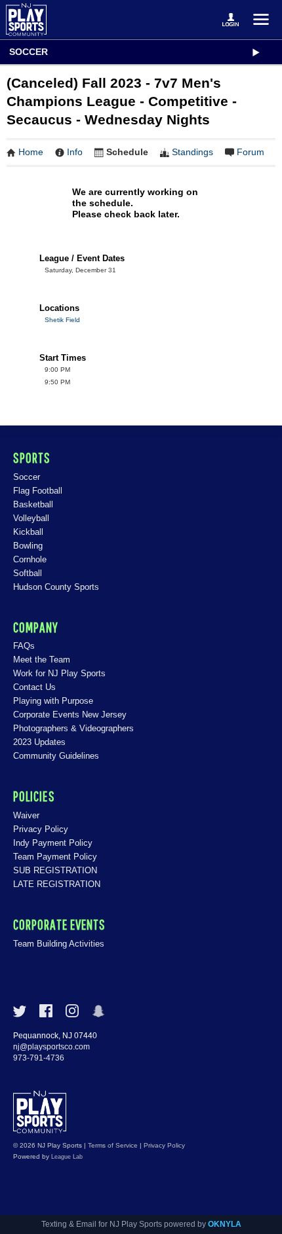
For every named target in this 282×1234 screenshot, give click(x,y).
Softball (27, 573)
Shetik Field (62, 319)
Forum (250, 152)
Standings (192, 152)
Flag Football (37, 491)
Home (30, 152)
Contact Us (34, 687)
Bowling (28, 546)
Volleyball (31, 518)
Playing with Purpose (53, 701)
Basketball (33, 504)
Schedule (127, 152)
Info (75, 152)
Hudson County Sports (56, 587)
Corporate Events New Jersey (70, 714)
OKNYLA (224, 1224)
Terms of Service (113, 1145)
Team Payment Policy (55, 857)
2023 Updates (39, 742)
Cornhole (30, 559)
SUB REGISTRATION (55, 870)
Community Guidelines (56, 756)
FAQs (24, 646)
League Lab (67, 1156)
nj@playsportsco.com (51, 1046)
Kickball (28, 532)
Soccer (28, 51)
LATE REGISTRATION (56, 884)
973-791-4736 (38, 1057)
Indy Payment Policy (52, 843)
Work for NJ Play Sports (59, 673)
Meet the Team (41, 659)
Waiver (26, 815)
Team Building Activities (58, 944)
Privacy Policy (40, 829)
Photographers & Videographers (73, 728)
